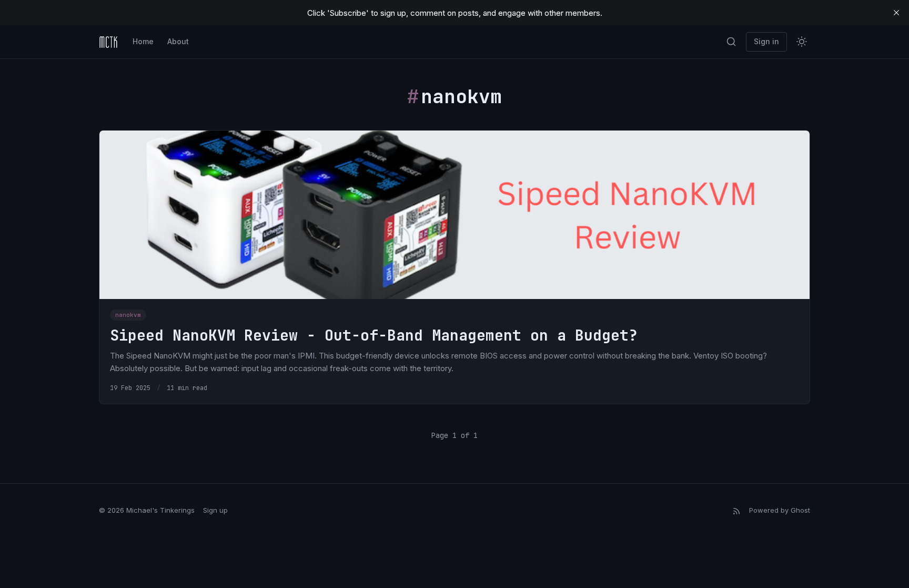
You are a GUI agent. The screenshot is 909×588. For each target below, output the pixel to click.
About (178, 41)
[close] (896, 12)
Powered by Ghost (779, 510)
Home (143, 41)
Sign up (215, 510)
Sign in (766, 41)
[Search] (731, 41)
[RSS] (736, 510)
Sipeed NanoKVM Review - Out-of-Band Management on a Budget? (374, 335)
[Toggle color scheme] (801, 41)
